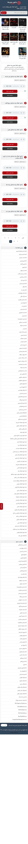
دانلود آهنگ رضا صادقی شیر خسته (14, 76)
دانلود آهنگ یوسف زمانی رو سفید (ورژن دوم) (22, 29)
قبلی (23, 238)
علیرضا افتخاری (21, 396)
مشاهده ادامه (10, 95)
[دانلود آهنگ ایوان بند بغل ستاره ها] (23, 37)
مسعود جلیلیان (21, 626)
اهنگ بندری (22, 684)
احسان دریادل (22, 254)
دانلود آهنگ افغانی (21, 532)
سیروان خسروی (21, 361)
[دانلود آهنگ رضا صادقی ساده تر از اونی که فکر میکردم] (22, 175)
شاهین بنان (22, 374)
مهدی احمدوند (22, 632)
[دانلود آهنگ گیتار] (5, 51)
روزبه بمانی (22, 345)
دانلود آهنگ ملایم (21, 506)
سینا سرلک (22, 367)
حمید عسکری (22, 322)
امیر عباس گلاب (21, 274)
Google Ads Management (19, 719)
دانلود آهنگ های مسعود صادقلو (18, 474)
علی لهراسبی (22, 548)
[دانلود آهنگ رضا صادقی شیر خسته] (22, 94)
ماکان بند (23, 574)
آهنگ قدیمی (22, 416)
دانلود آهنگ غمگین (20, 426)
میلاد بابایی (22, 655)
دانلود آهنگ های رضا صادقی (14, 65)
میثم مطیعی (22, 651)
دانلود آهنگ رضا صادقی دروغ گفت (14, 103)
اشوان (23, 267)
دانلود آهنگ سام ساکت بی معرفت (5, 28)
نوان (24, 664)
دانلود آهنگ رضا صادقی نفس (15, 130)
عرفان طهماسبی (21, 390)
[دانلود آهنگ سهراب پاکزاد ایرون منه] (23, 51)
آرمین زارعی (22, 261)
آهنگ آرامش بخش (21, 413)
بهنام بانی (23, 303)
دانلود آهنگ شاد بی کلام (19, 477)
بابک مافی (22, 296)
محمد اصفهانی (22, 600)
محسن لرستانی (21, 593)
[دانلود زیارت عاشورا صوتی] (14, 37)
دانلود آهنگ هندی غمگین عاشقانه (5, 43)
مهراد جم (23, 645)
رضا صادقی (22, 338)
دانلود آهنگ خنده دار (20, 448)
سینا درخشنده (22, 364)
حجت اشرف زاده (21, 319)
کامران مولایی (22, 564)
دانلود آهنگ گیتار (5, 56)
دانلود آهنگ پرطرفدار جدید (19, 481)
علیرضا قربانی (22, 406)
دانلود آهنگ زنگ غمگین (20, 510)
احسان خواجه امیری (20, 251)
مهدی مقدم (22, 638)
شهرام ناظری (22, 384)
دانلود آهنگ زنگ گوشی (20, 487)
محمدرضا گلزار (22, 606)
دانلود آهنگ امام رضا (20, 464)
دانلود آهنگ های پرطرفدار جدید (10, 7)
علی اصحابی (22, 393)
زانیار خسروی (22, 348)
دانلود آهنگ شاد (21, 471)
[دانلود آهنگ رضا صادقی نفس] (22, 147)
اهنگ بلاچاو (22, 681)
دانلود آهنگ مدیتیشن (20, 526)
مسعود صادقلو (22, 629)
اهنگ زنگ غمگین (21, 687)
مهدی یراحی (22, 642)
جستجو (3, 13)
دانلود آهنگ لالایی (21, 468)
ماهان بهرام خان (21, 577)
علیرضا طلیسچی (21, 403)
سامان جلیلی (22, 351)
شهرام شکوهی (22, 380)
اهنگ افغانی (22, 677)
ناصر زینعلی (22, 661)
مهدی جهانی (22, 635)
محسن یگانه (22, 597)
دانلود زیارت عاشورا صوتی (14, 43)
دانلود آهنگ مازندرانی (20, 500)
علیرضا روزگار (22, 400)
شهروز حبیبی (22, 387)
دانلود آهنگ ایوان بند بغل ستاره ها (22, 43)
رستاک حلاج (22, 332)
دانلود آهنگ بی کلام (20, 516)
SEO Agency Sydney (20, 703)
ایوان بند (23, 290)
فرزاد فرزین (22, 558)
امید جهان (22, 270)
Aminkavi (15, 732)
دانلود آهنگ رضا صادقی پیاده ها (14, 185)
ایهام (24, 286)
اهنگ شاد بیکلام (21, 690)
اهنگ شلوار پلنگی (21, 693)
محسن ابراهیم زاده (21, 587)
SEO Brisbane (21, 710)
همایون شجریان (21, 668)
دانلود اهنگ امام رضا (20, 422)
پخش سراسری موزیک (20, 700)
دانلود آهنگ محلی (21, 490)
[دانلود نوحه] (14, 22)
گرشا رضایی (22, 567)
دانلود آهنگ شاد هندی (20, 458)
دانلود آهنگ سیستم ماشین (19, 451)
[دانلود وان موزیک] (14, 2)
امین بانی (23, 280)
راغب (24, 329)
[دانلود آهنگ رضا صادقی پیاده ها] (22, 202)
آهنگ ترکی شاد (21, 536)
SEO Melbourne (21, 706)
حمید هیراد (22, 325)
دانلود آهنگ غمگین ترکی (19, 493)
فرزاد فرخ (23, 554)
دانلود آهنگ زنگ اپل (20, 503)
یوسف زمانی (22, 674)
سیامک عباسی (22, 358)
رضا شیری (23, 335)
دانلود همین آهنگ (10, 91)
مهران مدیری (22, 648)
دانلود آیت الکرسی (21, 461)
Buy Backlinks (21, 716)
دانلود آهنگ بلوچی (21, 484)
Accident (17, 732)
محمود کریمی (22, 616)
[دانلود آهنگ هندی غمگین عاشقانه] (5, 37)
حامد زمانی (22, 309)
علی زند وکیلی (22, 409)
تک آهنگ (17, 80)
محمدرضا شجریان (21, 603)
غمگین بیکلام (22, 429)
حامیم (23, 316)
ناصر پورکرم (22, 658)
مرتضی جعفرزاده (21, 622)
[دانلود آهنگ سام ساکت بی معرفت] (5, 22)
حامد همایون (22, 312)
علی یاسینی (22, 551)
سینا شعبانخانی (21, 371)
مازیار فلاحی (22, 571)
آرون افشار (22, 264)
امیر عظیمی (22, 277)
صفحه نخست (23, 7)
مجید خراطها (22, 580)
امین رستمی (22, 283)
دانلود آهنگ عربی (21, 523)
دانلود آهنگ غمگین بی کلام (19, 513)
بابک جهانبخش (21, 293)
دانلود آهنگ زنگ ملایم (20, 455)
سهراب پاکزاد (22, 354)
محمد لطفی (22, 613)
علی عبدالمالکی (21, 545)
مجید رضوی (22, 584)
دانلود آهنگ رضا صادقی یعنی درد (14, 211)
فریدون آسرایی (22, 561)
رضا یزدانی (23, 341)
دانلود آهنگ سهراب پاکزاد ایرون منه (22, 57)
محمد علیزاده (22, 609)
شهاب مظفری (22, 377)
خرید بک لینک (22, 697)
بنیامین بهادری (21, 299)
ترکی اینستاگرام (21, 419)
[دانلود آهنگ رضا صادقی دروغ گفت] (22, 120)
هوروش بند (22, 671)
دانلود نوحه (14, 27)
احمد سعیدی (22, 257)
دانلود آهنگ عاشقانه (20, 497)
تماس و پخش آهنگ (21, 8)
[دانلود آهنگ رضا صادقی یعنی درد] (22, 228)
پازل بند (23, 306)
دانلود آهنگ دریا (21, 445)
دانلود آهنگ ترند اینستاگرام (19, 529)
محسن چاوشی (22, 590)
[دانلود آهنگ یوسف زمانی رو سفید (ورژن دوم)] (23, 22)
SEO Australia (21, 713)
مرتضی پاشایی (22, 619)
